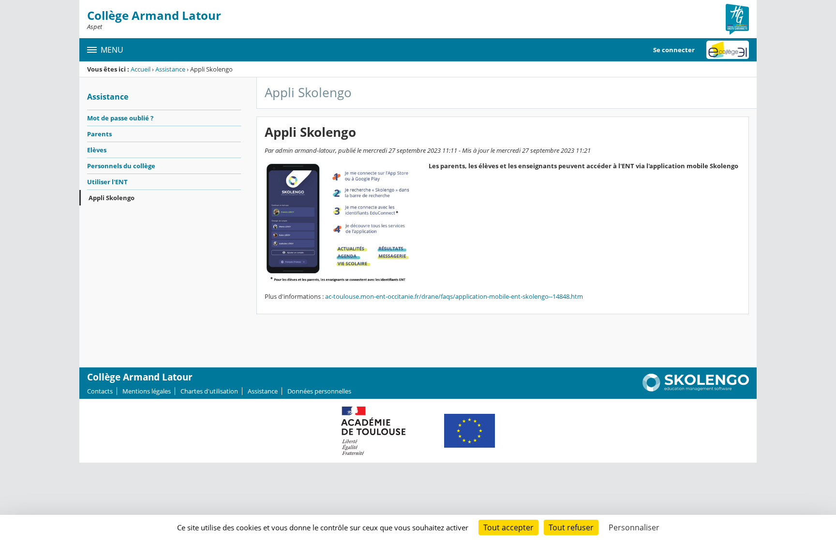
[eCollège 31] (727, 49)
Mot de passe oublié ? (120, 118)
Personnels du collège (121, 165)
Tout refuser (571, 527)
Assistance (170, 69)
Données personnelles (319, 391)
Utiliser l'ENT (107, 181)
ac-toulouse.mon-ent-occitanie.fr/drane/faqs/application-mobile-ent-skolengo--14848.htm (454, 296)
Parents (99, 134)
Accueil (140, 69)
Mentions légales (146, 391)
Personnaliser (634, 527)
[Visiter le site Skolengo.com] (695, 389)
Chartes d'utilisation (209, 391)
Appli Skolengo (111, 197)
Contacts (100, 391)
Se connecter (674, 49)
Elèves (96, 150)
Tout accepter (508, 527)
